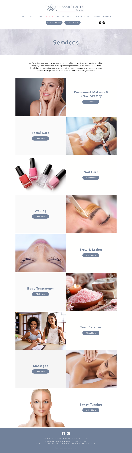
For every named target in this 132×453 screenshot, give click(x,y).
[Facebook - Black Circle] (100, 22)
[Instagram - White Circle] (68, 433)
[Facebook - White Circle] (63, 433)
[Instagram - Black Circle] (104, 22)
